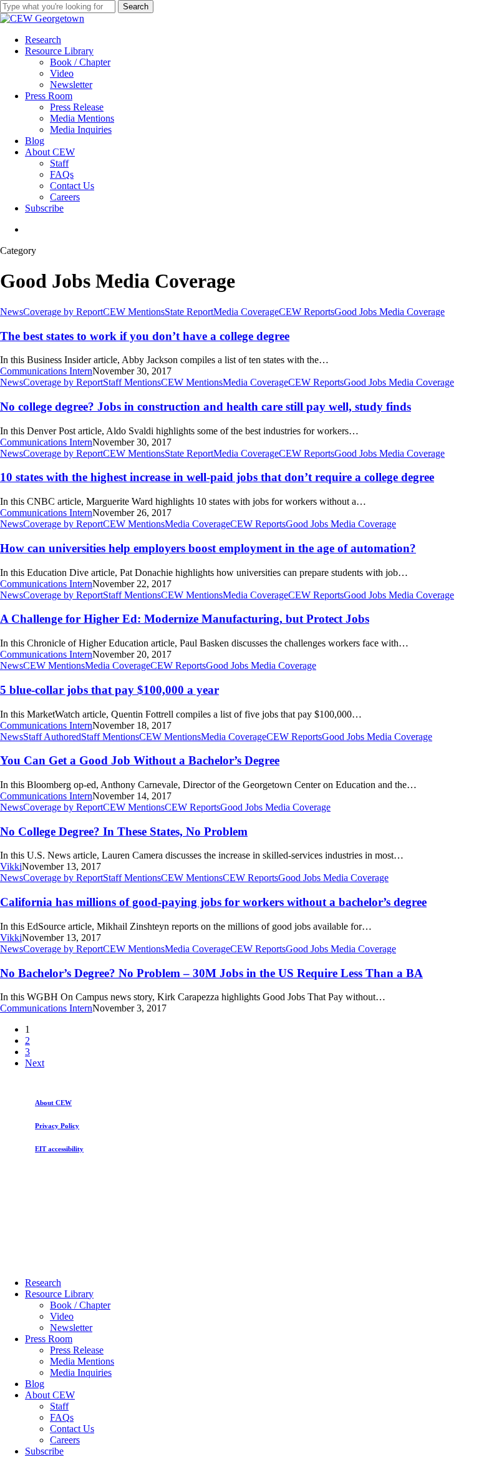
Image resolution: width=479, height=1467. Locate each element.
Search (135, 6)
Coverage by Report (63, 311)
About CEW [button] (53, 1102)
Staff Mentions (132, 382)
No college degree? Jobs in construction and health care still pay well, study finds (205, 406)
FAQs (62, 1417)
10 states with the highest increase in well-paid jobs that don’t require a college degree (217, 477)
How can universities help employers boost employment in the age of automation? (208, 548)
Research (43, 1282)
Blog (34, 1383)
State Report (189, 311)
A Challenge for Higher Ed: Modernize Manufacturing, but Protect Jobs (184, 618)
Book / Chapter (80, 1305)
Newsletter (71, 1327)
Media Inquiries (81, 1372)
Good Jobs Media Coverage (389, 311)
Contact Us (72, 1428)
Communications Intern (46, 371)
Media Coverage (246, 311)
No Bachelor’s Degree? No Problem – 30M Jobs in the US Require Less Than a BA (211, 973)
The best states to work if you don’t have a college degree (144, 336)
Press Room (48, 1338)
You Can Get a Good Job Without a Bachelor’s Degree (139, 760)
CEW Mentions (134, 311)
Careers (65, 1440)
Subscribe (44, 1451)
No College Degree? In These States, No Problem (124, 831)
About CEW (50, 1395)
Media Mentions (82, 1361)
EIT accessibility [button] (59, 1149)
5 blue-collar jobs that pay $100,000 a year (109, 689)
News (11, 311)
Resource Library (59, 1294)
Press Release (77, 1350)
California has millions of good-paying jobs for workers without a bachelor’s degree (213, 902)
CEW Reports (306, 311)
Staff (59, 1406)
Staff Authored (52, 736)
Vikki (11, 866)
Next (34, 1063)
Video (62, 1316)
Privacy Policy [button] (57, 1125)
